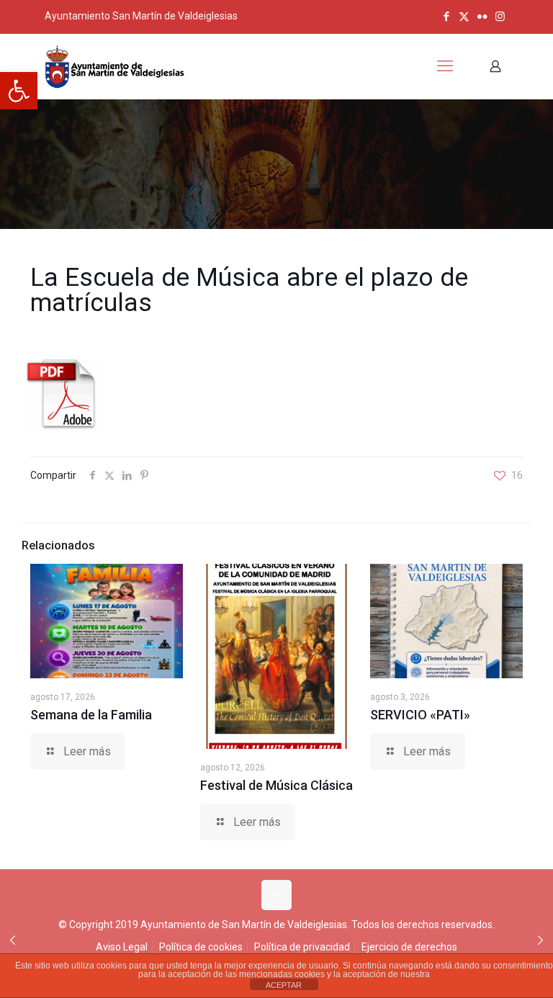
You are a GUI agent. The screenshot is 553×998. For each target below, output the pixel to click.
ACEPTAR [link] (284, 985)
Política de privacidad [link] (302, 947)
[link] (18, 90)
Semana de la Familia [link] (91, 714)
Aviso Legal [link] (122, 947)
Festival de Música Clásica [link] (276, 785)
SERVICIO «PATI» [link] (420, 714)
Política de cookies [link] (201, 947)
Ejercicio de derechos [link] (409, 947)
